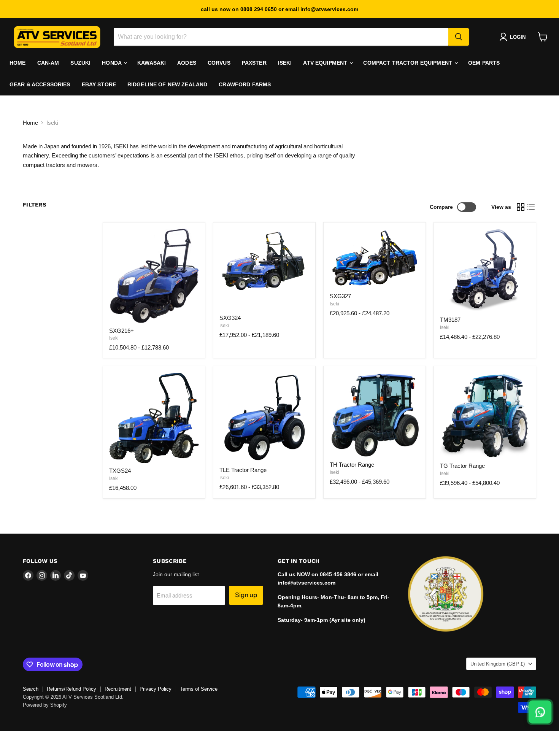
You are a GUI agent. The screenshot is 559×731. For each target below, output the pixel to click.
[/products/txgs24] (154, 418)
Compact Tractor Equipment (408, 63)
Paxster (254, 63)
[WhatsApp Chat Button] (540, 712)
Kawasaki (151, 63)
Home (18, 63)
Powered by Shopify (45, 705)
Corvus (219, 63)
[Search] (458, 37)
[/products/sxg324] (264, 269)
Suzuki (80, 63)
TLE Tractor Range (243, 470)
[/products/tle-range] (264, 418)
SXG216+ (121, 330)
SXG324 (230, 318)
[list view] (531, 207)
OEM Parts (484, 63)
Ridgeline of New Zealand (167, 84)
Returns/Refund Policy (71, 689)
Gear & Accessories (40, 84)
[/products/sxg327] (374, 259)
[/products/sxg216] (154, 276)
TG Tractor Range (462, 465)
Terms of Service (199, 689)
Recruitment (118, 689)
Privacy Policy (156, 689)
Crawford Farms (245, 84)
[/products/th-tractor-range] (374, 415)
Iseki (285, 63)
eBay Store (99, 84)
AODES (186, 63)
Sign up (246, 595)
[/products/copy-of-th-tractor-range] (485, 416)
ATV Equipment (326, 63)
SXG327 (340, 296)
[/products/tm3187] (485, 270)
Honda (112, 63)
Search (30, 689)
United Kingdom (497, 664)
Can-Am (48, 63)
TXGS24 (120, 470)
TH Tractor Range (352, 464)
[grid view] (520, 207)
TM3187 (450, 319)
